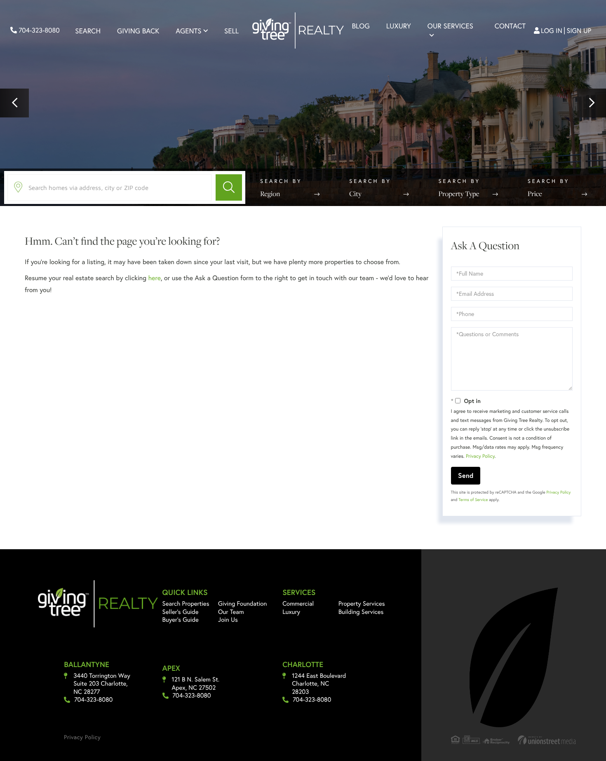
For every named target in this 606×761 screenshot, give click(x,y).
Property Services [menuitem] (361, 603)
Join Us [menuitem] (228, 620)
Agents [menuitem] (188, 30)
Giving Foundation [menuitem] (242, 603)
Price (535, 194)
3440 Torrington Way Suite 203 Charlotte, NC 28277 (101, 684)
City (355, 194)
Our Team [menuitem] (231, 612)
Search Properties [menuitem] (185, 603)
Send (465, 475)
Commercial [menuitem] (298, 603)
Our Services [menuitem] (450, 25)
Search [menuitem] (88, 30)
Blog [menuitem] (361, 25)
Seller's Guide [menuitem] (180, 612)
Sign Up (579, 30)
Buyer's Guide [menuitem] (180, 620)
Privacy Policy (480, 456)
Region (270, 194)
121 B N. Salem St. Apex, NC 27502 (196, 684)
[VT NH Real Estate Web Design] (547, 740)
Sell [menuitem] (231, 30)
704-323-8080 (38, 30)
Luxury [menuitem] (398, 25)
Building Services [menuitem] (361, 612)
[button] (14, 103)
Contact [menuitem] (510, 25)
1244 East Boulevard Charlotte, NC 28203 (319, 684)
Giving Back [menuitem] (138, 30)
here (154, 278)
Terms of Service (473, 499)
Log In (551, 30)
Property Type (459, 194)
